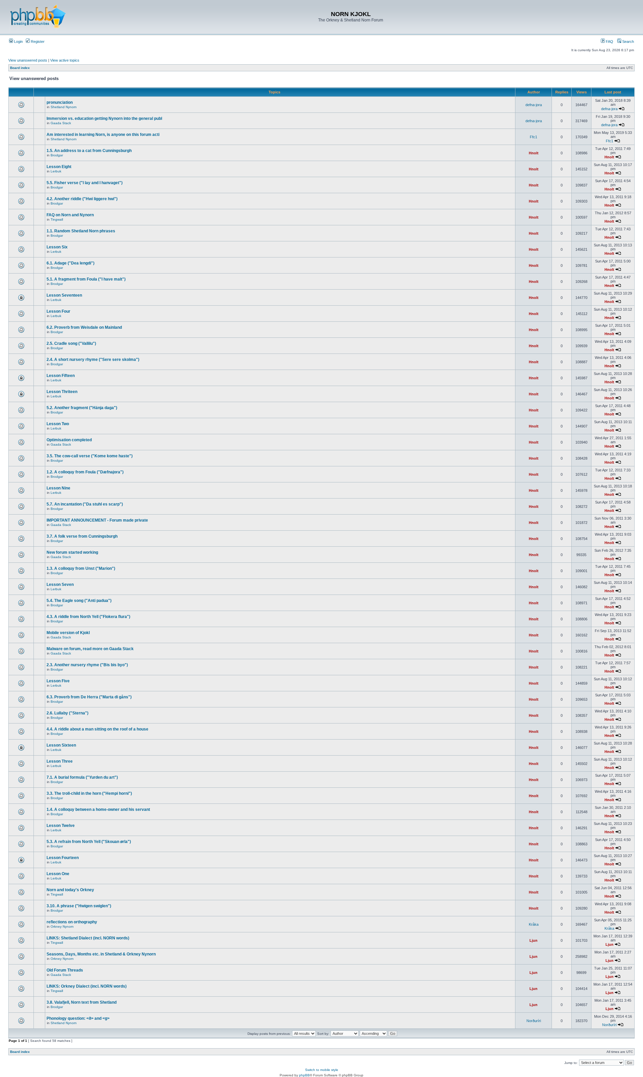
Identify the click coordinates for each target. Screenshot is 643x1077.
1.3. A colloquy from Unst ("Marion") (81, 568)
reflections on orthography (72, 922)
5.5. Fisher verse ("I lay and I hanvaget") (85, 182)
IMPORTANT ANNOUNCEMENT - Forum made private (97, 520)
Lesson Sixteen (61, 745)
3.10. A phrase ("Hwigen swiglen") (79, 906)
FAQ (609, 42)
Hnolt (534, 153)
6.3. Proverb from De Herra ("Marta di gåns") (89, 697)
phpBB (304, 1075)
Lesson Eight (59, 166)
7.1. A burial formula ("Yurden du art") (82, 777)
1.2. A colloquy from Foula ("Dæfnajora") (85, 472)
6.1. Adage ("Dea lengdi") (70, 263)
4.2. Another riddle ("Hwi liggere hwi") (82, 199)
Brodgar (57, 155)
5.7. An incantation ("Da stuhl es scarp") (85, 504)
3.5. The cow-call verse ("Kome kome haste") (90, 456)
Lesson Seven (60, 584)
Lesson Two (58, 423)
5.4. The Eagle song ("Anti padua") (79, 600)
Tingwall (57, 219)
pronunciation (60, 102)
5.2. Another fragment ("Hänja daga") (82, 407)
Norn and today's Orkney (70, 890)
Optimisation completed (69, 440)
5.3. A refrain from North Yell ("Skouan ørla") (89, 841)
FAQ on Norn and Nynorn (70, 215)
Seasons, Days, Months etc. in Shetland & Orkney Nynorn (101, 954)
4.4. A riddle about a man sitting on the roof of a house (97, 729)
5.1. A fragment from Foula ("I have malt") (86, 279)
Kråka (534, 924)
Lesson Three (60, 761)
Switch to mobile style (321, 1070)
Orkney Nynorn (62, 926)
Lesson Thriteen (62, 391)
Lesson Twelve (61, 825)
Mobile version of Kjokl (68, 632)
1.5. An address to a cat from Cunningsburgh (89, 150)
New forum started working (72, 552)
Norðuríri (533, 1021)
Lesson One (58, 873)
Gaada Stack (61, 123)
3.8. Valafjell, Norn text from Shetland (82, 1002)
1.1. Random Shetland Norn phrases (81, 231)
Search (627, 42)
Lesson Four (58, 311)
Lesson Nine (58, 488)
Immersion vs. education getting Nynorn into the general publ (104, 118)
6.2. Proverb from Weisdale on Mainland (84, 327)
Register (37, 42)
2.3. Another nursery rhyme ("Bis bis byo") (87, 665)
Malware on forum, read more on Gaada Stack (90, 648)
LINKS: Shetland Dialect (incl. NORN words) (88, 938)
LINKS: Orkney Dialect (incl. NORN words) (87, 986)
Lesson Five (58, 681)
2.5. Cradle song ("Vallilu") (71, 343)
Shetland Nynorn (64, 107)
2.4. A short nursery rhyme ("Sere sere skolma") (93, 359)
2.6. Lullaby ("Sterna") (67, 713)
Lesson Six (57, 247)
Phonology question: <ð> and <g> (78, 1018)
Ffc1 (533, 137)
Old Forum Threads (65, 970)
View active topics (64, 60)
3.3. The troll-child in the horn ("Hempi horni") (89, 793)
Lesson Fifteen (61, 375)
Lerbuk (56, 171)
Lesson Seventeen (64, 295)
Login (18, 42)
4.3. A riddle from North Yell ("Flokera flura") (88, 616)
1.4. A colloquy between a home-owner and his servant (98, 809)
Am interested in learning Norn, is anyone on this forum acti (103, 134)
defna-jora (533, 105)
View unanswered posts (27, 60)
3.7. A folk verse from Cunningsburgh (82, 536)
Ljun (533, 940)
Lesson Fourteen (63, 857)
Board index (20, 68)
